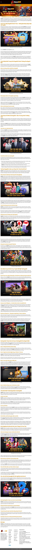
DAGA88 (24, 531)
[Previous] (1, 11)
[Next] (30, 11)
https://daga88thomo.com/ (26, 532)
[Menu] (1, 2)
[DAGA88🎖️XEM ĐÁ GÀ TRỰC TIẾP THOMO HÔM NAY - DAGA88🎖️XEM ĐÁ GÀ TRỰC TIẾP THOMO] (16, 2)
